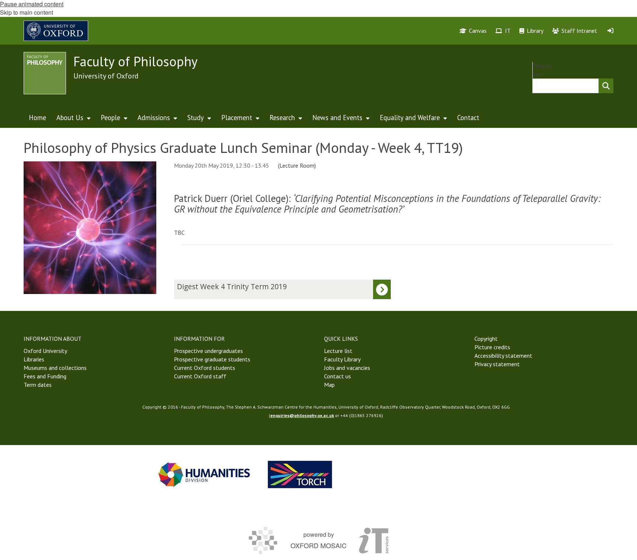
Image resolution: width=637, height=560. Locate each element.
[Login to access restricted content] (610, 31)
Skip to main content (26, 12)
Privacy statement (497, 364)
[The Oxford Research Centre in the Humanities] (300, 474)
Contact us (337, 376)
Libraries (34, 359)
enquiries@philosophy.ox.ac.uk (302, 415)
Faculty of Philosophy (135, 61)
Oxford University (45, 350)
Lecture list (338, 350)
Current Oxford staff (200, 376)
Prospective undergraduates (208, 350)
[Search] (606, 85)
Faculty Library (342, 359)
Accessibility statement (503, 355)
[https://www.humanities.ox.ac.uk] (204, 474)
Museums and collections (55, 367)
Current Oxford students (204, 367)
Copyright (486, 338)
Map (329, 384)
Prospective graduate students (212, 359)
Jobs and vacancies (347, 367)
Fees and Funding (45, 376)
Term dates (38, 384)
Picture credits (492, 347)
